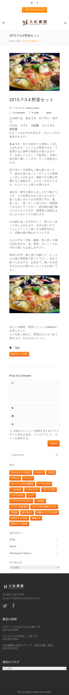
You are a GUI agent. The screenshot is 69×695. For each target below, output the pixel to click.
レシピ (31, 495)
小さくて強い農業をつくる (44, 507)
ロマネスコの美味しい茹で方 (20, 636)
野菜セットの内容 (19, 354)
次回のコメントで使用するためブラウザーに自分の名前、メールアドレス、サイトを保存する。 (34, 434)
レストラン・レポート (21, 501)
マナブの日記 (49, 489)
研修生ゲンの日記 (19, 518)
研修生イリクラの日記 (47, 512)
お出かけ (39, 472)
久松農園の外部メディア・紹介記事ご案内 (28, 645)
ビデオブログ (32, 489)
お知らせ (15, 478)
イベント (28, 478)
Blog (19, 41)
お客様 (51, 472)
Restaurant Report (20, 553)
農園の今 (36, 518)
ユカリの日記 (17, 495)
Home (12, 41)
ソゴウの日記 (44, 484)
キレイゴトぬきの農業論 (22, 484)
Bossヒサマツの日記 (20, 472)
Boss (36, 108)
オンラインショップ (35, 10)
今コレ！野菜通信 (19, 507)
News (13, 546)
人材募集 (40, 501)
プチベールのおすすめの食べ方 (21, 626)
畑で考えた (27, 512)
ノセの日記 (16, 489)
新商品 (14, 512)
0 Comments (19, 113)
